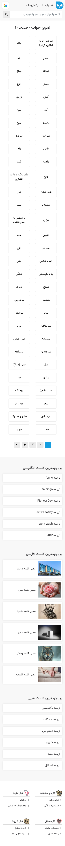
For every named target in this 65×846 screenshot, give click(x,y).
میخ (19, 123)
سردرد (19, 136)
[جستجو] (6, 14)
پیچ (46, 403)
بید (19, 377)
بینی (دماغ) (19, 364)
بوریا (19, 326)
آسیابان (46, 248)
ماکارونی (19, 300)
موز (19, 110)
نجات (19, 287)
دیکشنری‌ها (34, 5)
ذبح (46, 177)
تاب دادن (46, 416)
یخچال (46, 205)
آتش (46, 97)
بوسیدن (46, 338)
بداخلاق (19, 313)
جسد (46, 429)
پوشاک (19, 390)
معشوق (46, 300)
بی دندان (46, 351)
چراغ (19, 71)
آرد (45, 110)
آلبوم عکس (46, 261)
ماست (45, 123)
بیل (46, 364)
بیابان (46, 377)
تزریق (19, 97)
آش (19, 248)
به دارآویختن (46, 274)
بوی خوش (19, 338)
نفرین (46, 235)
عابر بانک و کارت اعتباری (19, 176)
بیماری (19, 403)
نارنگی (19, 274)
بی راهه (19, 351)
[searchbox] (32, 14)
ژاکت (46, 161)
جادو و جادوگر (19, 416)
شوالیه (46, 136)
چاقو (19, 43)
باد (19, 58)
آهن (19, 261)
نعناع (46, 287)
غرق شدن (46, 192)
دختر (46, 84)
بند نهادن (46, 326)
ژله (19, 148)
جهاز (19, 429)
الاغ (19, 84)
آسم (19, 235)
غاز (19, 192)
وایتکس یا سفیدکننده (19, 220)
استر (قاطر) (46, 390)
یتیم (19, 205)
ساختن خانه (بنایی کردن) (46, 43)
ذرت (19, 161)
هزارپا (46, 220)
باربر (46, 313)
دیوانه (46, 71)
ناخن (46, 148)
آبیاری (46, 58)
